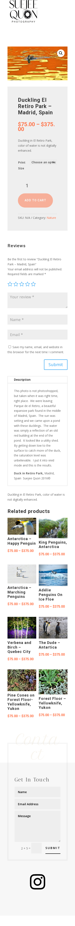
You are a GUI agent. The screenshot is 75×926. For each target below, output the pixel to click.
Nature (51, 218)
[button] (61, 53)
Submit (56, 364)
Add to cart (35, 200)
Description (22, 380)
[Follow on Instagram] (37, 882)
